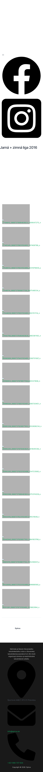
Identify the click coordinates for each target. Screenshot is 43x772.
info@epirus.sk (13, 731)
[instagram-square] (21, 140)
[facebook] (21, 94)
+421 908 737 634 (15, 763)
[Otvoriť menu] (3, 55)
